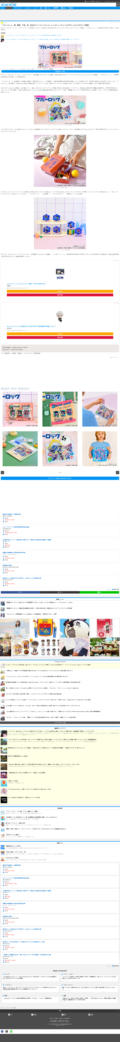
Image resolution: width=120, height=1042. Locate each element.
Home (11, 1014)
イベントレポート (18, 7)
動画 (41, 7)
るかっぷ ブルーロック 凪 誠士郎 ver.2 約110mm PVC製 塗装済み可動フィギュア (31, 326)
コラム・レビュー (68, 984)
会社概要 (60, 1018)
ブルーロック (6, 388)
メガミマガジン (64, 8)
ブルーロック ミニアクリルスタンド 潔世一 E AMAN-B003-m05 (26, 283)
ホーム (2, 7)
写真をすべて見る (61, 71)
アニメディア (56, 8)
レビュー (35, 7)
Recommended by (113, 656)
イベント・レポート (69, 974)
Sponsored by (109, 589)
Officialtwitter (65, 1014)
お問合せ (51, 1018)
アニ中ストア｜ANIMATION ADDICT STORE (59, 478)
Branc (71, 8)
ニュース (9, 7)
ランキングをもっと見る (60, 722)
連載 (65, 995)
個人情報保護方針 (67, 1018)
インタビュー (27, 7)
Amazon (60, 291)
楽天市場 (60, 295)
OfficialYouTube (92, 1014)
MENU (118, 4)
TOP (60, 1011)
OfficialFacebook (35, 1014)
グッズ (14, 388)
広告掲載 (56, 1018)
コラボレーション (24, 388)
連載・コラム (48, 7)
